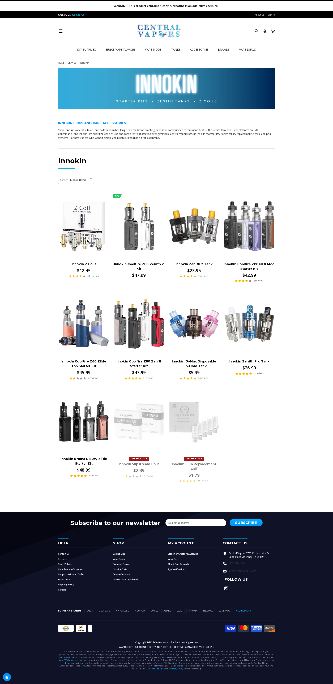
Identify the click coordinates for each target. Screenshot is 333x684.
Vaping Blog (119, 553)
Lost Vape (224, 610)
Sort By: (64, 179)
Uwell (154, 610)
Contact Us (64, 553)
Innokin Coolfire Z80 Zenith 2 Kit (139, 266)
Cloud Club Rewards (178, 564)
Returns (62, 559)
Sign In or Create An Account (183, 553)
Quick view (84, 226)
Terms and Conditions (155, 668)
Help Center (64, 579)
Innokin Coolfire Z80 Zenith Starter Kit (139, 364)
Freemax (208, 610)
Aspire (167, 610)
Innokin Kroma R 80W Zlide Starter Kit (84, 461)
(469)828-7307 (237, 563)
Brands (224, 50)
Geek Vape (104, 610)
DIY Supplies (86, 50)
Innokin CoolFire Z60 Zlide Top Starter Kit (83, 364)
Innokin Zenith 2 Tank (194, 264)
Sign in (271, 15)
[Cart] (273, 31)
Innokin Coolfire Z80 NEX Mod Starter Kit (249, 266)
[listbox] (82, 180)
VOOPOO (140, 610)
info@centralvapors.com (242, 570)
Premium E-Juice (121, 564)
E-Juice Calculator (122, 574)
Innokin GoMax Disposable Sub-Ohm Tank (194, 364)
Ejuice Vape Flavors (120, 50)
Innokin (193, 610)
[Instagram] (226, 588)
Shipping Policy (66, 584)
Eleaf (180, 610)
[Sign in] (265, 31)
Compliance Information (70, 569)
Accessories (199, 50)
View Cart (173, 559)
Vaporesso (122, 610)
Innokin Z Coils (83, 264)
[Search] (257, 31)
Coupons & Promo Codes (71, 574)
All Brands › (243, 610)
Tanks (176, 50)
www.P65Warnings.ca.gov (70, 660)
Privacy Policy (176, 668)
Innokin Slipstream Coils (138, 464)
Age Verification (176, 569)
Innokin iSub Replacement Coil (194, 466)
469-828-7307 (79, 14)
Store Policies (65, 564)
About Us (259, 15)
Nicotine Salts (120, 569)
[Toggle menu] (60, 31)
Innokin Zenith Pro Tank (249, 361)
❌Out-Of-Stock (139, 421)
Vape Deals (247, 50)
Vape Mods (153, 50)
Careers (62, 589)
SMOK (90, 610)
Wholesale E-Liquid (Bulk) (126, 579)
